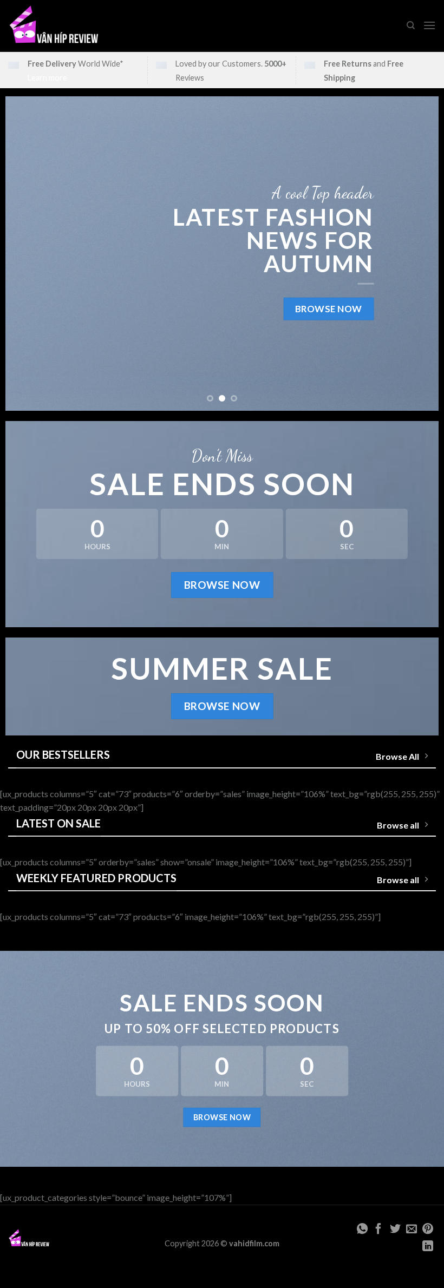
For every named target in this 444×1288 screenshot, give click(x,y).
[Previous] (27, 253)
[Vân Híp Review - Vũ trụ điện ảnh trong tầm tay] (54, 25)
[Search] (411, 25)
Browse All (397, 756)
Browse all (398, 825)
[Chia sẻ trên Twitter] (394, 1230)
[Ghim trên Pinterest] (427, 1230)
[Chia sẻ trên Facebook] (378, 1230)
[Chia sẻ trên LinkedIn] (427, 1247)
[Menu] (429, 25)
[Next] (416, 253)
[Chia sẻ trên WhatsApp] (362, 1230)
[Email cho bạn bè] (411, 1230)
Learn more (47, 77)
